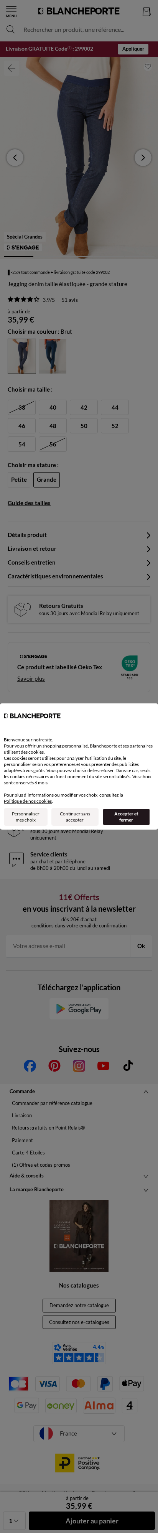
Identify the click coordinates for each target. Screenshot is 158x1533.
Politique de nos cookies (28, 801)
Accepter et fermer (126, 817)
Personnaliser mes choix (26, 817)
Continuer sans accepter (75, 817)
